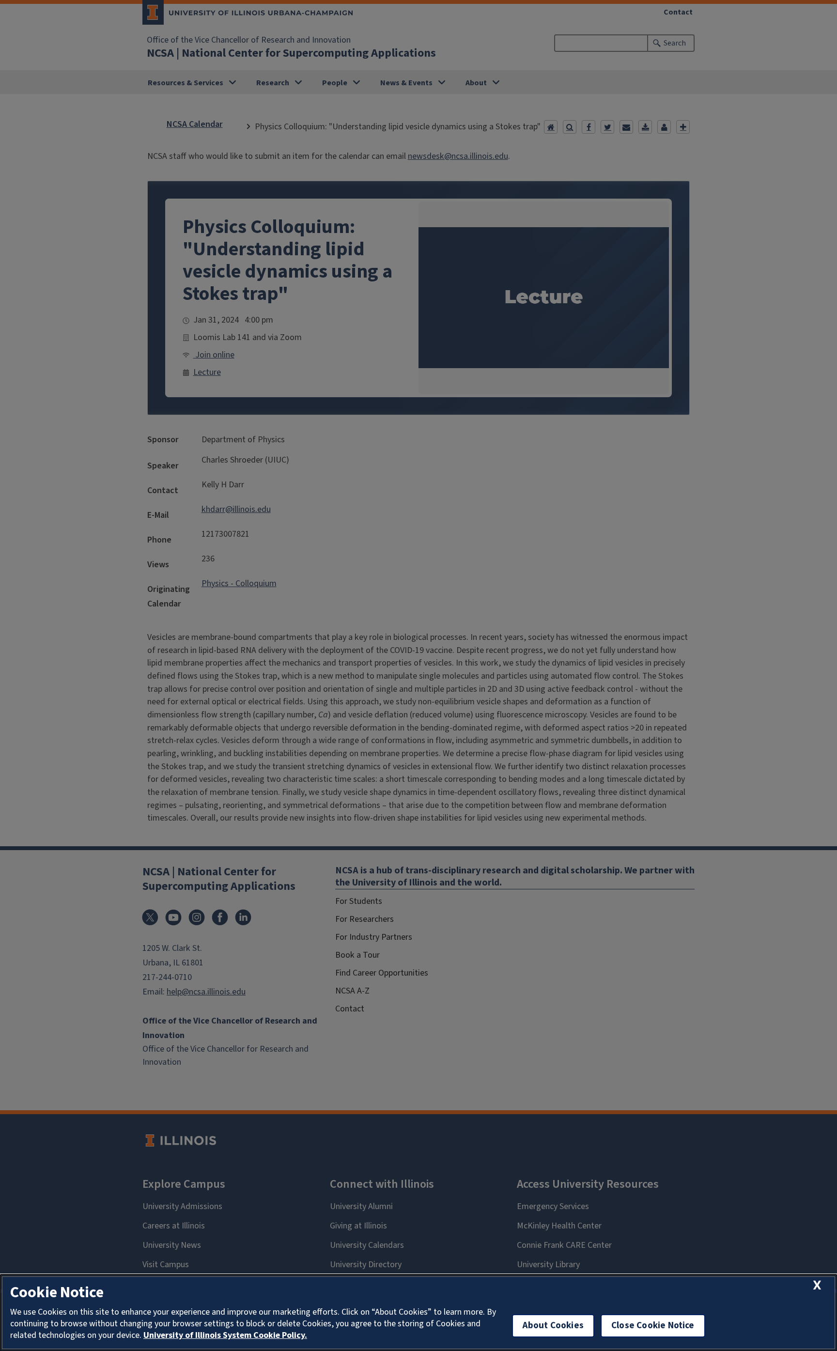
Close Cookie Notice (653, 1325)
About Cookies (553, 1325)
